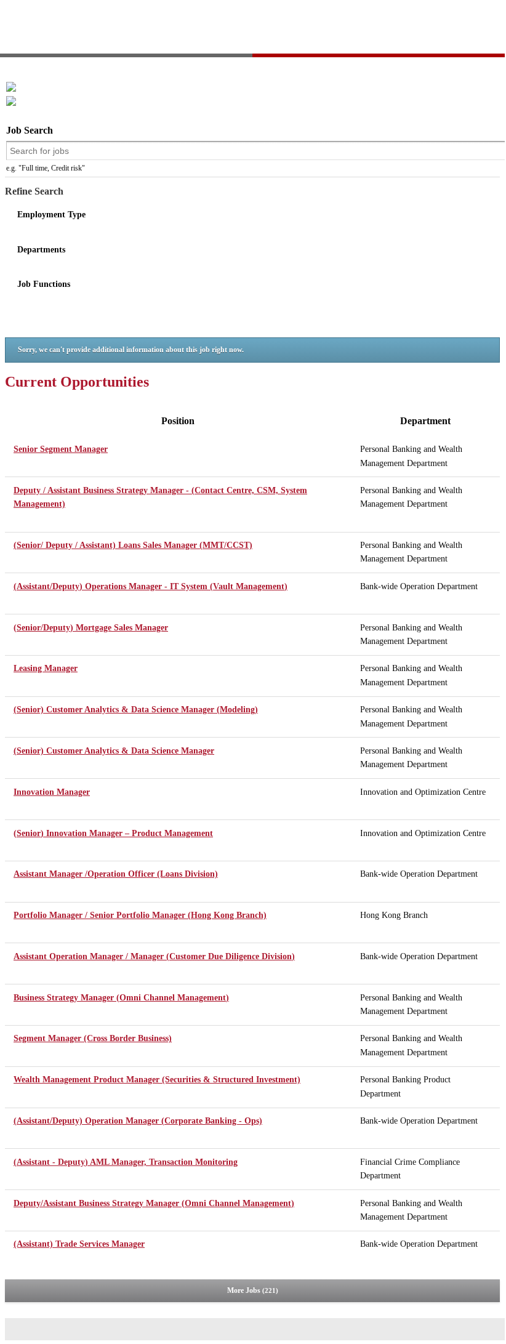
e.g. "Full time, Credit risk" (45, 168)
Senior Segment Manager (61, 449)
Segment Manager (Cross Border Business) (93, 1038)
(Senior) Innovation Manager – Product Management (113, 833)
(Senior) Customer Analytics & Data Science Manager (114, 750)
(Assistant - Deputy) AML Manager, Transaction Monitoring (126, 1162)
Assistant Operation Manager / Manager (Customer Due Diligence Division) (154, 956)
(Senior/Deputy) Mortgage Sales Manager (91, 627)
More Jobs (251, 1290)
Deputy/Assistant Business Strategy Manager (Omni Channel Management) (154, 1203)
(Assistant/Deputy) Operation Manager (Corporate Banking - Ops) (138, 1120)
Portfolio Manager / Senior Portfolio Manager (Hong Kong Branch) (140, 915)
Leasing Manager (46, 668)
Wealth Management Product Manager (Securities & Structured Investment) (157, 1079)
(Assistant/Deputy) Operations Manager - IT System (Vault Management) (150, 586)
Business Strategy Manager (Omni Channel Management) (121, 997)
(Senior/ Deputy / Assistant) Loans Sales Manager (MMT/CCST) (133, 545)
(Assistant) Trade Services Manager (79, 1244)
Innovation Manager (52, 792)
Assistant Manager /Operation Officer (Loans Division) (116, 874)
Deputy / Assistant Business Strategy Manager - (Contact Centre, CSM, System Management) (160, 497)
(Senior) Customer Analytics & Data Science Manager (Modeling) (136, 709)
